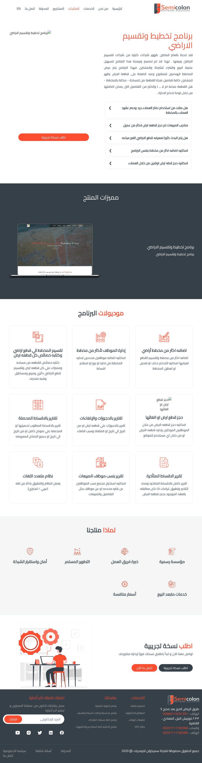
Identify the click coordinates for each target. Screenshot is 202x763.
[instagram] (28, 732)
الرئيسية (116, 8)
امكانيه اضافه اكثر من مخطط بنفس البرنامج (159, 150)
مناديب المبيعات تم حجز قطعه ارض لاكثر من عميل (155, 125)
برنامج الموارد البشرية (106, 705)
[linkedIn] (50, 732)
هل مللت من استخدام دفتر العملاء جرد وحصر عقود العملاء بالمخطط (155, 110)
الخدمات (88, 8)
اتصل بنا (30, 8)
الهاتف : (181, 714)
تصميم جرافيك (137, 705)
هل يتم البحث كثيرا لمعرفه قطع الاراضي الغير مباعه (155, 138)
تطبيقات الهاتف (137, 719)
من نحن (103, 8)
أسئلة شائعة (43, 751)
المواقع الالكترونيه (135, 712)
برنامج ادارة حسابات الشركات (102, 719)
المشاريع (58, 8)
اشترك (13, 719)
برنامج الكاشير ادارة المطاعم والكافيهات (96, 726)
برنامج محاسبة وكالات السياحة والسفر (97, 712)
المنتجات (73, 8)
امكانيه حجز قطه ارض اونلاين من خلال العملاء (158, 163)
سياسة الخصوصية (14, 751)
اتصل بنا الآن (144, 668)
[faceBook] (61, 732)
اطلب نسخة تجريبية (54, 137)
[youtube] (17, 732)
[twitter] (39, 732)
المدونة (44, 8)
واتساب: (181, 728)
